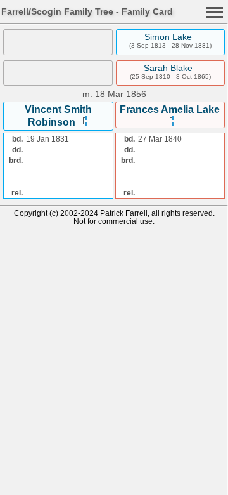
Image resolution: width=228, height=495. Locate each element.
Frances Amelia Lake (170, 109)
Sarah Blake (168, 68)
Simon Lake (168, 37)
